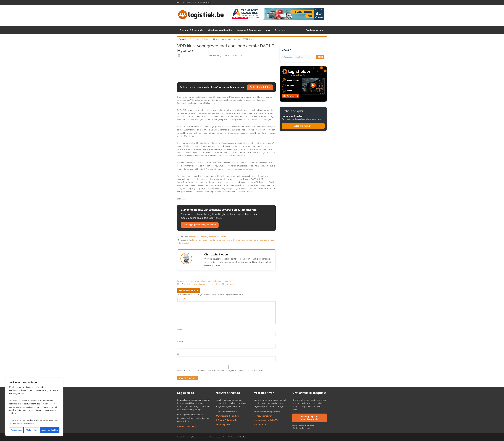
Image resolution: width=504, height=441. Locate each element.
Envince (218, 437)
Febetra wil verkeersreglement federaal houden (210, 281)
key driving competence (219, 240)
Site (178, 354)
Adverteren (280, 30)
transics (263, 240)
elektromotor (196, 240)
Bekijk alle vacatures (303, 126)
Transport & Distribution (218, 237)
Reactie (181, 299)
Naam (180, 330)
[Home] (190, 39)
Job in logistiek (223, 424)
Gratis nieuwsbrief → (260, 87)
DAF (184, 199)
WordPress (243, 437)
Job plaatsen (260, 424)
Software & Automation (249, 30)
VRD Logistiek (183, 243)
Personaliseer (16, 430)
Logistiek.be (194, 437)
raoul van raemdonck (250, 240)
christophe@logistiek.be (187, 3)
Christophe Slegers (216, 254)
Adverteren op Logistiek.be (267, 411)
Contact (180, 426)
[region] (34, 407)
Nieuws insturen (264, 416)
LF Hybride (235, 240)
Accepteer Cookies (49, 430)
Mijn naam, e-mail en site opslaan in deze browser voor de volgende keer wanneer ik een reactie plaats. (221, 371)
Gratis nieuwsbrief (315, 30)
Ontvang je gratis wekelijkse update (199, 225)
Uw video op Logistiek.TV (266, 420)
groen (205, 240)
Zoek (320, 57)
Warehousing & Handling (220, 30)
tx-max (271, 240)
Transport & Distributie (191, 30)
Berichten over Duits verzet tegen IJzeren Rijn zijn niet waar (212, 284)
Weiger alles (31, 430)
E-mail (180, 342)
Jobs (268, 30)
